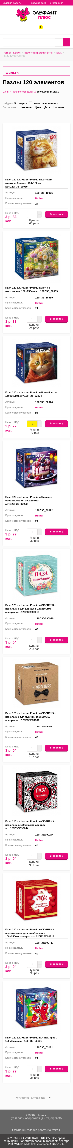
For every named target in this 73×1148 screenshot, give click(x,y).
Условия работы (12, 2)
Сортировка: (10, 107)
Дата (47, 107)
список (57, 116)
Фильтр (12, 73)
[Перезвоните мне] (28, 28)
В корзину (56, 214)
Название (26, 107)
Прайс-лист (68, 116)
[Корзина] (68, 2)
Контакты (54, 1130)
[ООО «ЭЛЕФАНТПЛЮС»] (36, 14)
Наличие (59, 107)
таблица (63, 116)
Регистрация (56, 2)
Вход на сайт (38, 2)
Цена (38, 107)
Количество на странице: (30, 1097)
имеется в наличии (46, 103)
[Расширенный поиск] (59, 42)
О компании (18, 1130)
